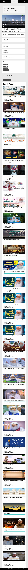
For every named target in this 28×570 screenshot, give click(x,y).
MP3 (5, 66)
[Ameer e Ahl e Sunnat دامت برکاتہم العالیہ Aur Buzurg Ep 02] (14, 314)
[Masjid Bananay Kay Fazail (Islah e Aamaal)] (14, 540)
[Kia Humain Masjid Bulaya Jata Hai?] (14, 556)
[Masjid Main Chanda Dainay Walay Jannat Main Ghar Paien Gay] (14, 475)
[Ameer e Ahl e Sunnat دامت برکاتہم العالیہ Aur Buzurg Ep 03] (14, 298)
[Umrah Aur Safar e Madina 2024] (14, 249)
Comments (7, 80)
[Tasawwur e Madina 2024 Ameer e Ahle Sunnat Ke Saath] (14, 346)
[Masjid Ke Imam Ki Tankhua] (14, 218)
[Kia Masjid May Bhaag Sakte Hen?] (14, 170)
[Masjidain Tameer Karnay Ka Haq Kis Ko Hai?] (14, 491)
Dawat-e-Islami (7, 8)
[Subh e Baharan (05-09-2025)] (14, 123)
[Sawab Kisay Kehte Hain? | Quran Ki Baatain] (14, 91)
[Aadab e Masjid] (14, 507)
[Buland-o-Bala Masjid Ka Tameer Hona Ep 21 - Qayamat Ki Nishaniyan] (14, 523)
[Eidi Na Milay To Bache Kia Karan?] (14, 186)
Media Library (12, 8)
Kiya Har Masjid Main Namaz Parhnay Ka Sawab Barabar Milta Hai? (13, 11)
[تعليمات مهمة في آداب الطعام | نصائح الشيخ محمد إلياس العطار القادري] (14, 154)
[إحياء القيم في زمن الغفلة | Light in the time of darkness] (14, 202)
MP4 (5, 64)
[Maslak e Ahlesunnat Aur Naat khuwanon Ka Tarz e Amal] (14, 265)
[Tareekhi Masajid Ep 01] (14, 459)
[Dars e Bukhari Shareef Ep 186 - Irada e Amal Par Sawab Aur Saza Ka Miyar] (14, 107)
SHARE (5, 70)
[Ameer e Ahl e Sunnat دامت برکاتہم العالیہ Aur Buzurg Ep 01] (14, 330)
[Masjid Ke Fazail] (14, 138)
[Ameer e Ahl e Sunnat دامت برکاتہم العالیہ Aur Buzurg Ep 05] (14, 282)
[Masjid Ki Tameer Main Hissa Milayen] (14, 234)
